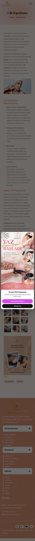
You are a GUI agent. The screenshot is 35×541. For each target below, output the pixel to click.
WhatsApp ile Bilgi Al (17, 301)
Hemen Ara (17, 306)
